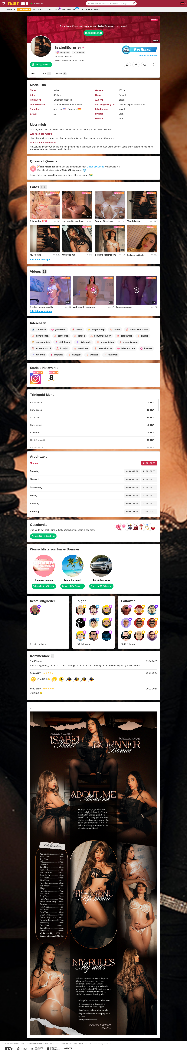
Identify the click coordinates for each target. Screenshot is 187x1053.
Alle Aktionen (52, 10)
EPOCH (65, 1044)
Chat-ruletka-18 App (90, 10)
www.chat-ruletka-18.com (38, 1044)
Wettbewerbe (68, 10)
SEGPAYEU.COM (77, 1044)
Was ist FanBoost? (148, 55)
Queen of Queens (95, 167)
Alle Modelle (8, 10)
